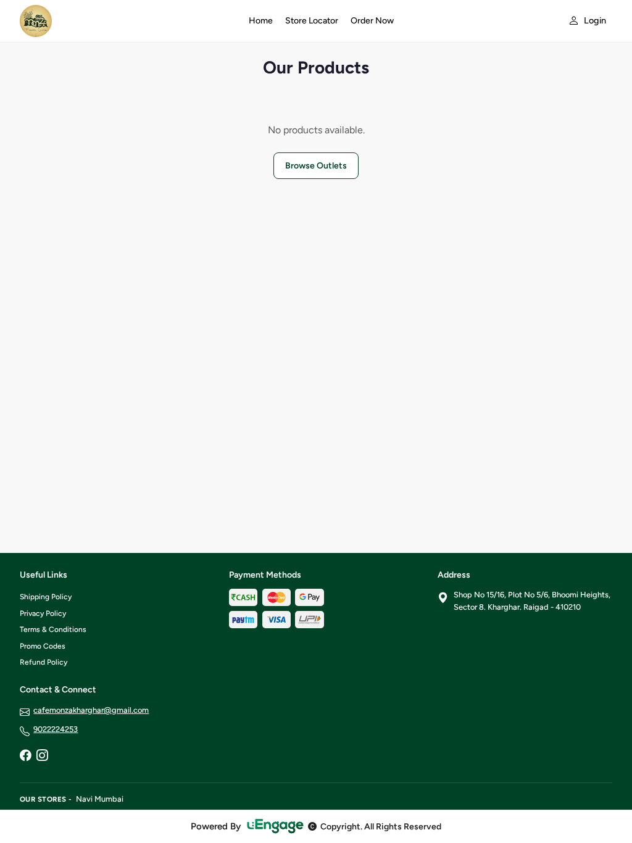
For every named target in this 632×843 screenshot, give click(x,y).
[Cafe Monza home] (127, 21)
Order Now (372, 20)
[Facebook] (25, 756)
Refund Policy (43, 662)
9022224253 (55, 729)
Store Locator (311, 20)
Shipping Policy (46, 596)
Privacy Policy (43, 613)
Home (261, 20)
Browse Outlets (316, 165)
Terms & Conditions (53, 629)
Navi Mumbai (99, 799)
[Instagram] (42, 756)
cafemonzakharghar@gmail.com (91, 710)
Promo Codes (42, 646)
